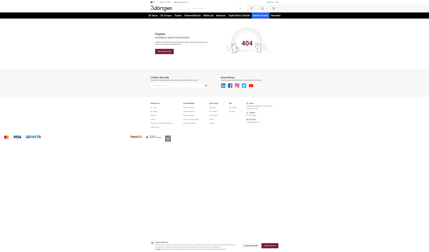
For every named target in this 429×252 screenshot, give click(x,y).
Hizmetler (276, 15)
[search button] (240, 8)
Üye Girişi (232, 111)
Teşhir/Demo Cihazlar (239, 15)
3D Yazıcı (153, 15)
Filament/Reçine (192, 15)
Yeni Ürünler (213, 111)
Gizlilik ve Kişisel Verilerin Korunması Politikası (181, 247)
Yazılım (178, 15)
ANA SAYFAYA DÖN (164, 51)
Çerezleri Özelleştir (251, 245)
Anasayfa (212, 107)
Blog (277, 2)
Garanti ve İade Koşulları (191, 119)
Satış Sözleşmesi (188, 115)
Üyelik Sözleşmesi (189, 111)
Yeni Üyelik (232, 107)
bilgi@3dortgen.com (253, 122)
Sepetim (212, 123)
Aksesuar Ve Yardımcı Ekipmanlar (161, 123)
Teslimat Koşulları (189, 107)
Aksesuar (221, 15)
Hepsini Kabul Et (270, 245)
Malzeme (154, 115)
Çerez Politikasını (204, 247)
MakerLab (208, 15)
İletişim (211, 119)
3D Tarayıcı (166, 15)
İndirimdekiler (213, 115)
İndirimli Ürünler (260, 15)
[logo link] (161, 8)
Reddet (157, 249)
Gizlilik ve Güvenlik (189, 123)
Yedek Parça (155, 127)
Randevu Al (270, 2)
